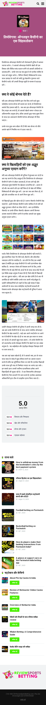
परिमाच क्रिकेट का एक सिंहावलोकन (28, 478)
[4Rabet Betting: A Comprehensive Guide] (5, 636)
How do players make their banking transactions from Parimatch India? (28, 544)
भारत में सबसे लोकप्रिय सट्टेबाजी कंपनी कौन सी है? (28, 495)
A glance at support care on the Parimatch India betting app (29, 560)
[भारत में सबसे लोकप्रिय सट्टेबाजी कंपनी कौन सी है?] (8, 504)
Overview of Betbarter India (23, 605)
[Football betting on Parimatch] (8, 520)
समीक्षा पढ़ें (14, 583)
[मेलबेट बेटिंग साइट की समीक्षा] (5, 651)
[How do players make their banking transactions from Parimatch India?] (8, 552)
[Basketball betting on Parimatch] (8, 536)
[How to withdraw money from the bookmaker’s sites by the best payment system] (8, 473)
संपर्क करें (23, 700)
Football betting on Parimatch (29, 510)
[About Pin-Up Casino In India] (5, 582)
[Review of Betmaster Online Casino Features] (5, 595)
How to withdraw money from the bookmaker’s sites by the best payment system (29, 464)
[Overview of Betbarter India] (5, 609)
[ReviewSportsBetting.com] (14, 3)
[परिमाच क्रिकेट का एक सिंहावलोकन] (8, 489)
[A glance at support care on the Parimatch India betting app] (8, 568)
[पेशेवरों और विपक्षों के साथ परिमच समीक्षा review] (5, 621)
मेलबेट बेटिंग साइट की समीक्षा (20, 647)
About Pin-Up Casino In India (23, 578)
